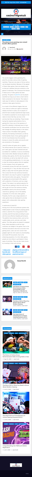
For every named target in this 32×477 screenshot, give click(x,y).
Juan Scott (12, 47)
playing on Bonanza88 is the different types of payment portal (21, 252)
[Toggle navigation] (30, 34)
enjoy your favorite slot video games (6, 252)
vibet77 (11, 26)
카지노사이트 (6, 26)
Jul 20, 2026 (16, 318)
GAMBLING (21, 282)
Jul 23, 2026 (16, 305)
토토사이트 (17, 26)
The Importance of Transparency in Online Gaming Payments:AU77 (20, 315)
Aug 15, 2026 (16, 292)
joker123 (22, 26)
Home (27, 473)
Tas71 (18, 28)
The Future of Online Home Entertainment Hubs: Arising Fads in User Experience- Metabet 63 (21, 289)
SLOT (26, 282)
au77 (27, 26)
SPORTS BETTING (17, 284)
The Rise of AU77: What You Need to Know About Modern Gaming (21, 302)
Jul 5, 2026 (7, 449)
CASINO (15, 282)
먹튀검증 (13, 28)
